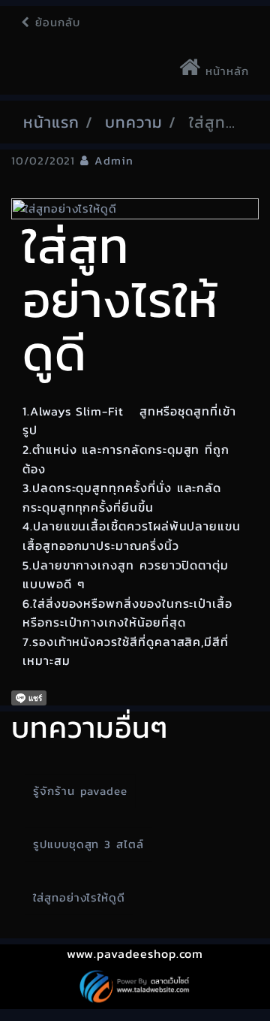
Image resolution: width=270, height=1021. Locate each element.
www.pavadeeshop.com (135, 953)
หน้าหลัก (224, 71)
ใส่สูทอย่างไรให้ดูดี (79, 897)
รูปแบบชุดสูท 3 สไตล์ (88, 844)
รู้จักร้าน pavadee (80, 790)
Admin (114, 160)
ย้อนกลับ (55, 22)
